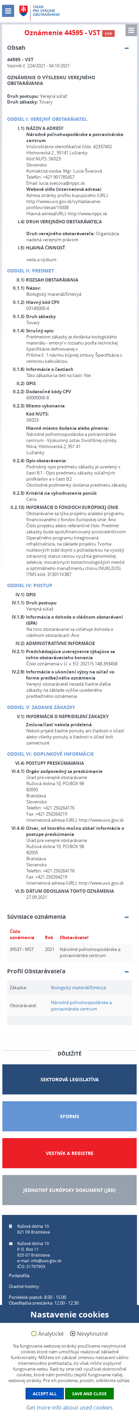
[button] (131, 30)
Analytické (51, 1334)
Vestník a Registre (69, 1153)
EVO (108, 33)
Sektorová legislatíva (69, 1079)
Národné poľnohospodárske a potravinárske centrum (81, 1005)
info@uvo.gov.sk (46, 1260)
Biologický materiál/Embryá (78, 987)
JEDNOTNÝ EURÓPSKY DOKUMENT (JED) (69, 1190)
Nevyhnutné (92, 1334)
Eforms (69, 1116)
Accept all (45, 1394)
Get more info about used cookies (69, 1407)
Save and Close (89, 1394)
